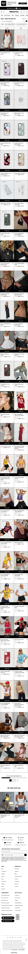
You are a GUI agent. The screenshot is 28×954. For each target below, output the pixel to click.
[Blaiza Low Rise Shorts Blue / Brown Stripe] (7, 721)
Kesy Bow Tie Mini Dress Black (5, 766)
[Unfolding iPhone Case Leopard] (7, 370)
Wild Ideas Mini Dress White (5, 354)
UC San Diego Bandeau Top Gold (19, 478)
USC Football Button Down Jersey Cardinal (19, 415)
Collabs (16, 900)
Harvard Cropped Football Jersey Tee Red (6, 543)
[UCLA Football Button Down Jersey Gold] (7, 560)
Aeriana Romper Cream (5, 52)
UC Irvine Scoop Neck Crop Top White (5, 511)
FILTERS (7, 28)
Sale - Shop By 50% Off (21, 24)
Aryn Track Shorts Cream (6, 446)
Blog (16, 873)
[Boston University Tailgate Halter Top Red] (7, 625)
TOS (6, 861)
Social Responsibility (5, 895)
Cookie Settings (18, 910)
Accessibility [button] (17, 907)
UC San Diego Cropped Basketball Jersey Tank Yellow (5, 478)
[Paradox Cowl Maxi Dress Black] (7, 310)
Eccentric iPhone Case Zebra (5, 234)
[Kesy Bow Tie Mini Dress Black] (7, 751)
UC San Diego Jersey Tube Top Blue (19, 575)
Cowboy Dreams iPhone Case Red (5, 672)
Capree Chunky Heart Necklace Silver (5, 264)
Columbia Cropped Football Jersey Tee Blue (19, 672)
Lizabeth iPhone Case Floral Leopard (19, 143)
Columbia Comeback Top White (19, 607)
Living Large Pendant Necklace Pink (19, 324)
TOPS (13, 15)
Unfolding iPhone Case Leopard (5, 384)
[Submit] (25, 855)
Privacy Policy (21, 949)
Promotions (17, 881)
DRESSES (17, 15)
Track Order (3, 871)
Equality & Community (5, 907)
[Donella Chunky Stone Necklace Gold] (7, 280)
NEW (2, 15)
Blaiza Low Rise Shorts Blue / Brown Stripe (5, 736)
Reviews (16, 878)
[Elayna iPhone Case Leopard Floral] (7, 99)
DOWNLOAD (23, 3)
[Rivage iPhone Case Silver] (7, 189)
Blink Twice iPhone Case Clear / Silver (19, 113)
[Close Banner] (26, 1)
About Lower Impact (5, 902)
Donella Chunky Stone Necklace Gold (5, 294)
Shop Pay (3, 889)
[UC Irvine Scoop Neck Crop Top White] (7, 497)
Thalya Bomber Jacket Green (19, 384)
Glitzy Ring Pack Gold (19, 542)
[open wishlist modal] (13, 53)
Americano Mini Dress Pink (19, 766)
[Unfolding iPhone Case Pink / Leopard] (7, 69)
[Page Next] (18, 780)
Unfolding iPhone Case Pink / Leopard (5, 83)
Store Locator (17, 897)
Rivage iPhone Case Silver (6, 203)
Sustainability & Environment (7, 905)
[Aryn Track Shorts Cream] (7, 432)
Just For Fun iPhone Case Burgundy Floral (6, 174)
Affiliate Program (18, 902)
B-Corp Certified (4, 897)
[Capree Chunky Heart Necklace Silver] (7, 249)
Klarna (2, 886)
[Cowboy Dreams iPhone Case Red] (7, 657)
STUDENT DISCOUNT (14, 8)
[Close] (26, 939)
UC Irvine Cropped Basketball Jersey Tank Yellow (5, 607)
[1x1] (24, 21)
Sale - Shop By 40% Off (10, 24)
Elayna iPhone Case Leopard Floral (5, 113)
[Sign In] (21, 12)
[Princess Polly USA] (14, 12)
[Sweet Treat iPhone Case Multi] (7, 129)
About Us (16, 883)
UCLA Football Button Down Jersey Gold (5, 575)
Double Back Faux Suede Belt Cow (20, 354)
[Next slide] (26, 801)
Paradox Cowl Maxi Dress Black (6, 324)
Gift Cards (17, 868)
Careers (16, 886)
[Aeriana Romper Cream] (7, 39)
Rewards (16, 871)
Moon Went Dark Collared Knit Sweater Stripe (20, 736)
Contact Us (17, 895)
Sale (2, 24)
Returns (3, 876)
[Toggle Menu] (1, 12)
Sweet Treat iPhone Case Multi (6, 143)
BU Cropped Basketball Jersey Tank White (5, 704)
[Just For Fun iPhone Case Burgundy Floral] (7, 159)
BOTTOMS (22, 15)
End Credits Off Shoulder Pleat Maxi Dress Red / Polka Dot (20, 447)
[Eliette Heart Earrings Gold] (7, 400)
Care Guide (3, 881)
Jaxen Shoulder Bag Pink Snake (19, 264)
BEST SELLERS (7, 15)
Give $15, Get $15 (18, 876)
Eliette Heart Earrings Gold (5, 415)
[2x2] (26, 21)
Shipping (3, 873)
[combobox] (3, 855)
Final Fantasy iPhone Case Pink (19, 53)
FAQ (2, 868)
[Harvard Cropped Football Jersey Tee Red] (7, 528)
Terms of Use (14, 949)
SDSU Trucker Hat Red (19, 639)
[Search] (4, 12)
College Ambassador (19, 905)
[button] (26, 12)
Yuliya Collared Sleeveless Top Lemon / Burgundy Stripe (19, 704)
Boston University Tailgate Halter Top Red (5, 640)
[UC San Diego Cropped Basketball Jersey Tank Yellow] (7, 463)
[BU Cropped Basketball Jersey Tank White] (7, 689)
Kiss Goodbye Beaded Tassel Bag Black (19, 234)
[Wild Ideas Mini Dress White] (7, 340)
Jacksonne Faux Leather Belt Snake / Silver (20, 294)
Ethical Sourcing (4, 900)
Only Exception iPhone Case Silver (19, 204)
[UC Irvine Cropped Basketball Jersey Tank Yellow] (7, 592)
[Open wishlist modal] (12, 815)
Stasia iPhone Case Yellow (20, 173)
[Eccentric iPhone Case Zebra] (7, 219)
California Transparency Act (6, 910)
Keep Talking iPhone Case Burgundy (20, 83)
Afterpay (3, 883)
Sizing (2, 878)
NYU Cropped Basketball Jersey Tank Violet (19, 511)
